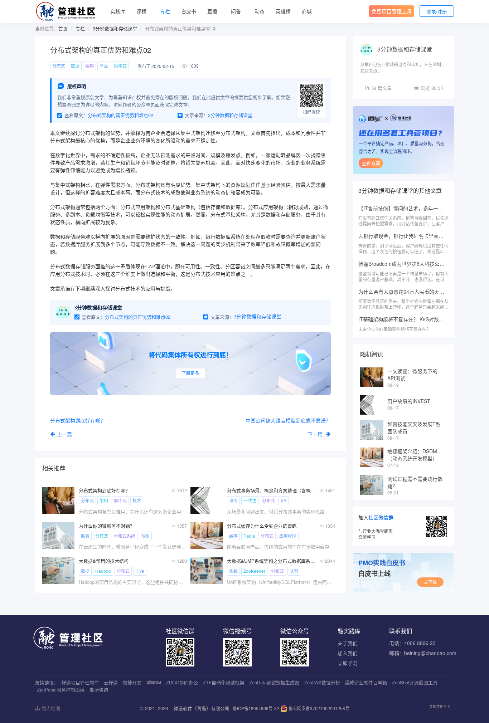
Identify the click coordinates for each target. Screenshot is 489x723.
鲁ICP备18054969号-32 (256, 708)
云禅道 (111, 682)
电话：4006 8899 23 (412, 642)
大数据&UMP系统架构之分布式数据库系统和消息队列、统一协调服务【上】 (271, 560)
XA (283, 500)
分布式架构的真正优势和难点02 (120, 115)
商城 (307, 11)
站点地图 (50, 708)
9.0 (440, 706)
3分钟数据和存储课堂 (115, 28)
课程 (141, 11)
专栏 (165, 11)
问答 (236, 11)
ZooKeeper (254, 571)
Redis (249, 536)
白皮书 (188, 11)
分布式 (58, 66)
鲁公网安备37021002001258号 (318, 708)
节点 (104, 66)
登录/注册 (437, 11)
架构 (89, 66)
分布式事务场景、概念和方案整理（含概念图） (271, 490)
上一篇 (64, 434)
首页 (63, 28)
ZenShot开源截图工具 (414, 682)
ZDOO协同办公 (182, 682)
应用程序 (287, 536)
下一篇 (316, 434)
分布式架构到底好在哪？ (104, 490)
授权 (145, 536)
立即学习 (348, 662)
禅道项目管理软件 (80, 682)
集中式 (120, 66)
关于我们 (348, 642)
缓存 (233, 536)
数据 (75, 66)
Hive (139, 571)
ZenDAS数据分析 (322, 682)
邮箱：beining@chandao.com (422, 652)
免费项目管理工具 (392, 11)
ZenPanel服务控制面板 (60, 689)
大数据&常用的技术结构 (104, 560)
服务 (85, 536)
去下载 (430, 582)
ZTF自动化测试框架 (223, 682)
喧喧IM (153, 682)
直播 (212, 11)
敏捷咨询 (98, 689)
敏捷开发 (132, 682)
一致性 (249, 500)
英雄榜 (283, 11)
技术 (136, 500)
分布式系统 (124, 536)
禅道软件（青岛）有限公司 (201, 708)
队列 (294, 571)
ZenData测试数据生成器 (274, 682)
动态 (260, 11)
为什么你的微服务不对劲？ (107, 525)
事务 (233, 500)
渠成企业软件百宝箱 (366, 682)
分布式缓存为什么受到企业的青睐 (262, 525)
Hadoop (103, 571)
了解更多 (190, 373)
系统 (233, 571)
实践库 (117, 11)
